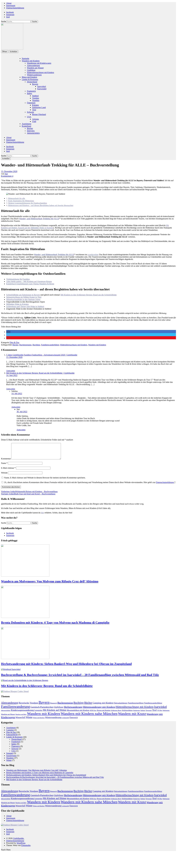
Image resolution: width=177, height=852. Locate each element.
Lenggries (38, 710)
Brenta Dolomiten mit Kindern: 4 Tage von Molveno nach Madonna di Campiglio (55, 622)
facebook (10, 12)
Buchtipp (36, 345)
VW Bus (159, 710)
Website (4, 473)
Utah (34, 121)
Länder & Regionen (30, 79)
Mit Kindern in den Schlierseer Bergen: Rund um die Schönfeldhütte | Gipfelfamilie (40, 373)
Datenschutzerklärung (15, 8)
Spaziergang (11, 755)
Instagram (10, 14)
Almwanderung (33, 65)
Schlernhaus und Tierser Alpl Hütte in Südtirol (25, 306)
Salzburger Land (39, 107)
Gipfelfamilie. (18, 838)
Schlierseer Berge (116, 710)
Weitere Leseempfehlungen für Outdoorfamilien (27, 203)
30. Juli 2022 (22, 412)
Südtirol (35, 96)
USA (29, 117)
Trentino (35, 98)
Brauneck (53, 703)
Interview (31, 131)
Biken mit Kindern (29, 77)
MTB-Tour (93, 710)
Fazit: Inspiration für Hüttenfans (21, 201)
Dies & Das (14, 342)
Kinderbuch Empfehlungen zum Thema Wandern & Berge (30, 284)
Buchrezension (25, 345)
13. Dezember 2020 (9, 171)
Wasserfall (20, 717)
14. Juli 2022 (16, 393)
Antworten (10, 371)
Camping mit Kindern (103, 703)
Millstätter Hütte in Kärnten (17, 304)
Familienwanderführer (50, 345)
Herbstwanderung (73, 706)
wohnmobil (65, 717)
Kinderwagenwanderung (22, 710)
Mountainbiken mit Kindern (78, 710)
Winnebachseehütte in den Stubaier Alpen (23, 299)
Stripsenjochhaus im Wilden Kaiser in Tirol (23, 297)
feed (8, 17)
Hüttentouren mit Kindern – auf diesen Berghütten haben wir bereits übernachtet (40, 205)
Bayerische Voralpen (28, 703)
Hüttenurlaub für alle (16, 198)
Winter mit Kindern (39, 717)
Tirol (34, 110)
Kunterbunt (26, 126)
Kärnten (35, 105)
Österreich (31, 103)
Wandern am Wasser (35, 68)
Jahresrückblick (33, 133)
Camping (10, 730)
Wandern (10, 758)
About (8, 3)
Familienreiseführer (136, 703)
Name (4, 463)
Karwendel (41, 89)
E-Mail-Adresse (8, 468)
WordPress (21, 843)
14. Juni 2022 (11, 375)
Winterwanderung (34, 75)
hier (42, 513)
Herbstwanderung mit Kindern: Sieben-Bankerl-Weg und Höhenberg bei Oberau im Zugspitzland (66, 664)
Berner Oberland (39, 114)
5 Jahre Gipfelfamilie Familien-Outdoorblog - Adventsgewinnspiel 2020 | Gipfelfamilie (41, 355)
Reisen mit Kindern (104, 710)
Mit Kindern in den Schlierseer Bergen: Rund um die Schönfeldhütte (89, 295)
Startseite (25, 58)
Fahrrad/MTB (12, 735)
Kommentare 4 (7, 176)
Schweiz (30, 112)
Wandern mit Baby (21, 714)
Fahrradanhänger (121, 703)
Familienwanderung (15, 706)
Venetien (35, 100)
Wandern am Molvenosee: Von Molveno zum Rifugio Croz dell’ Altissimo (49, 581)
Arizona (35, 119)
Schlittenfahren (127, 710)
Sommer (9, 753)
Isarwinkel (41, 86)
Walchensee (166, 710)
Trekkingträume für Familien (18, 279)
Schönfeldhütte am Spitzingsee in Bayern (23, 295)
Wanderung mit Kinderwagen (39, 63)
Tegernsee (149, 710)
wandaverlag (93, 254)
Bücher (30, 128)
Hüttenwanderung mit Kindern (99, 706)
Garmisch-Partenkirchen (41, 707)
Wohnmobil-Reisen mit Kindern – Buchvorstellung (29, 491)
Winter (29, 717)
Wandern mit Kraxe (132, 714)
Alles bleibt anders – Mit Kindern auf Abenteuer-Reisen (29, 281)
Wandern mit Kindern (31, 61)
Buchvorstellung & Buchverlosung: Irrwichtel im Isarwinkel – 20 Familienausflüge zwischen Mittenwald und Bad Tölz (80, 675)
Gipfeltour (31, 70)
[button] (8, 332)
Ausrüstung (26, 124)
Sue (6, 174)
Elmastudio (25, 845)
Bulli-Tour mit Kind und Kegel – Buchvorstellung (28, 494)
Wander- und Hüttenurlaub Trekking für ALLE (39, 219)
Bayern (35, 84)
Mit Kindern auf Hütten (54, 710)
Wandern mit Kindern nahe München (89, 713)
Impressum (10, 5)
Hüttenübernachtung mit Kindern (40, 72)
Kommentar (6, 459)
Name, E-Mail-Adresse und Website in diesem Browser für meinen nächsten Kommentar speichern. (45, 478)
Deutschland (32, 82)
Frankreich (31, 91)
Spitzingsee (136, 710)
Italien (29, 93)
